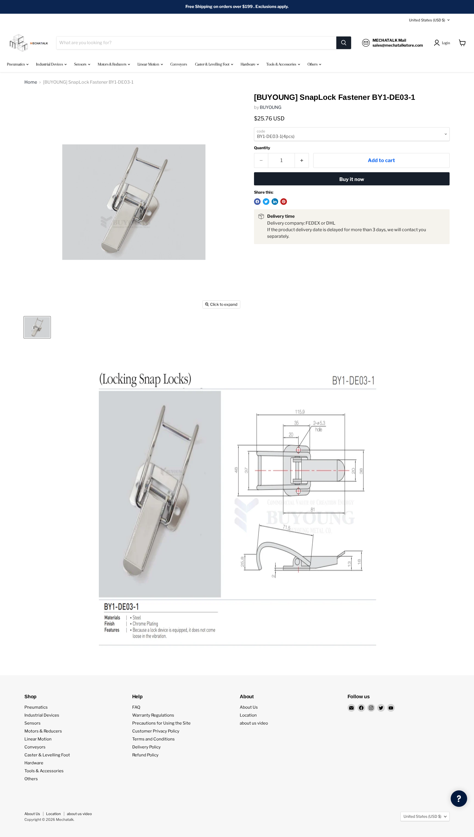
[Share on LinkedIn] (275, 201)
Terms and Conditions (153, 739)
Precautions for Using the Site (161, 723)
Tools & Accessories (281, 64)
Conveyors (178, 64)
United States (427, 20)
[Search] (343, 42)
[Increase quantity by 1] (302, 160)
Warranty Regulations (153, 715)
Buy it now (351, 179)
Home (30, 82)
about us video (254, 723)
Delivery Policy (146, 747)
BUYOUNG (270, 107)
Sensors (80, 64)
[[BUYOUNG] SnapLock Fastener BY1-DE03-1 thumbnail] (37, 327)
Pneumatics (16, 64)
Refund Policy (145, 755)
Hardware (248, 64)
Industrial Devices (50, 64)
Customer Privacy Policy (155, 731)
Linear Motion (148, 64)
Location (248, 715)
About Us (249, 707)
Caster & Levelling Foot (212, 64)
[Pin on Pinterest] (283, 201)
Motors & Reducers (112, 64)
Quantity (262, 148)
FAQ (136, 707)
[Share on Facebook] (257, 201)
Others (312, 64)
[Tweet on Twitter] (266, 201)
